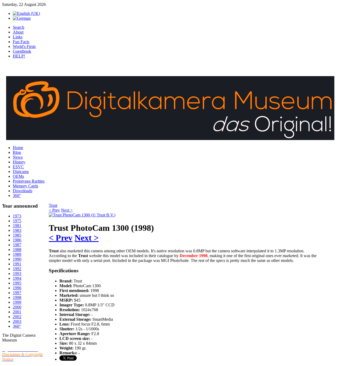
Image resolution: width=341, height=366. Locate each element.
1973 (17, 216)
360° (17, 326)
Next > (67, 210)
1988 (17, 249)
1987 (17, 244)
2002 (17, 316)
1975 (17, 221)
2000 (17, 307)
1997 (17, 292)
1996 (17, 288)
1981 (17, 225)
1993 (17, 273)
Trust (53, 205)
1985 (17, 235)
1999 (17, 302)
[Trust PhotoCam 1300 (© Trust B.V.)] (82, 215)
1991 (17, 264)
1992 (17, 268)
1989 (17, 254)
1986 (17, 240)
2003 (17, 321)
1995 (17, 283)
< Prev (54, 210)
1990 (17, 259)
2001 (17, 312)
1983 (17, 230)
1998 (17, 297)
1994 (17, 278)
